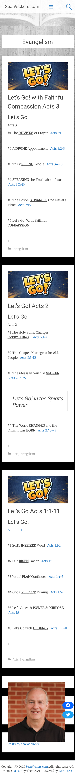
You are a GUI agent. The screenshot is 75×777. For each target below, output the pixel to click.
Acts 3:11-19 (16, 184)
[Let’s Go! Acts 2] (38, 297)
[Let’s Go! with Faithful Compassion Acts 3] (38, 89)
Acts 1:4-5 (56, 577)
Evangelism (20, 249)
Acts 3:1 (55, 133)
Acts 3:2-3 (57, 148)
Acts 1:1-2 (54, 545)
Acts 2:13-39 (17, 378)
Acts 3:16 (24, 205)
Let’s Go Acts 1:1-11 (34, 511)
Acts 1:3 (46, 561)
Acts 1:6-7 (57, 592)
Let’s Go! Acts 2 (28, 305)
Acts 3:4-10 (55, 164)
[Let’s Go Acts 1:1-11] (38, 502)
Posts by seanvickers (23, 744)
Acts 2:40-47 (47, 430)
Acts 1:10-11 (59, 628)
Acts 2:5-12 (28, 358)
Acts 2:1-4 (40, 337)
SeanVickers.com (22, 6)
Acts (15, 454)
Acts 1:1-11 (15, 530)
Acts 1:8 (14, 613)
